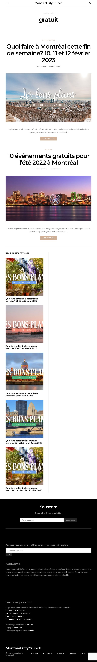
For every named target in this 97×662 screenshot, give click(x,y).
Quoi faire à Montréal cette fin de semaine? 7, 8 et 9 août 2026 (22, 394)
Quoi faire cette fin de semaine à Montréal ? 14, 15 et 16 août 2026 (21, 347)
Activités (48, 149)
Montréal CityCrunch (48, 3)
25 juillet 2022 (42, 169)
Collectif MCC (55, 66)
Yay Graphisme (26, 624)
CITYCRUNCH (15, 610)
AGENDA (60, 654)
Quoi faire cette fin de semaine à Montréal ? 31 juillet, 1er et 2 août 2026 (24, 442)
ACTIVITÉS (47, 654)
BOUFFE (34, 654)
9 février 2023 (42, 66)
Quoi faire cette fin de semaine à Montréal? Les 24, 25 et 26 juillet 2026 (24, 489)
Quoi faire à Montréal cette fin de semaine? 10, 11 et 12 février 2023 (48, 53)
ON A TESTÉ (86, 654)
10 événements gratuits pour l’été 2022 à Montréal (48, 159)
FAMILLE (72, 654)
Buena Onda (28, 630)
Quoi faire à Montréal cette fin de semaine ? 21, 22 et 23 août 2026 (22, 300)
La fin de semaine (48, 40)
